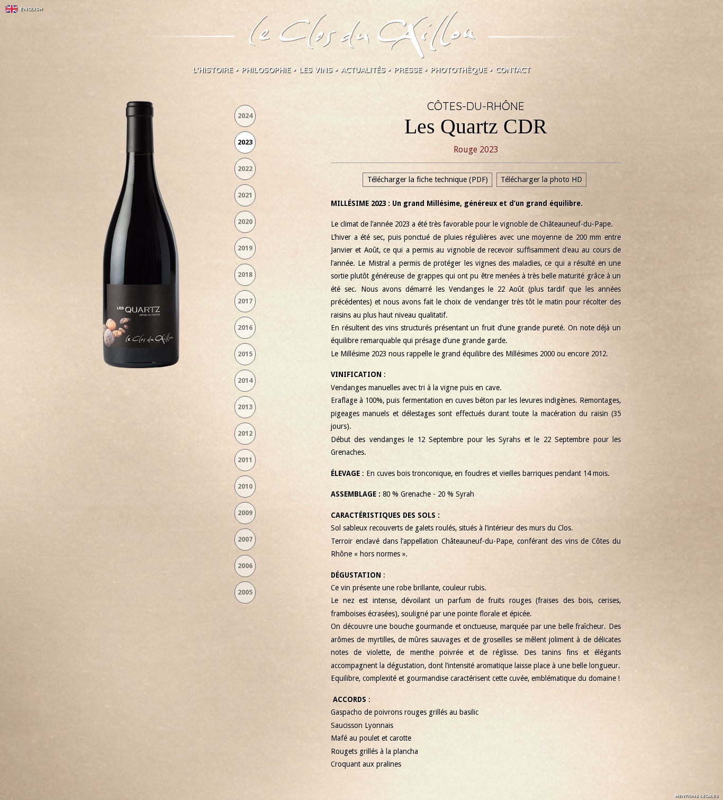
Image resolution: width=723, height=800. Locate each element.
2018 (245, 274)
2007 (245, 539)
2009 (245, 513)
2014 (245, 380)
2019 (245, 248)
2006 (245, 566)
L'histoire (213, 70)
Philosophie (266, 70)
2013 (245, 407)
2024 (245, 116)
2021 (245, 195)
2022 (245, 169)
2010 (245, 486)
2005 (245, 592)
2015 (245, 354)
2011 (245, 460)
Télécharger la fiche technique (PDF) (427, 180)
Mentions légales (697, 796)
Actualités (363, 70)
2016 (245, 327)
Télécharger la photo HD (541, 180)
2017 (245, 301)
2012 (245, 433)
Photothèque (458, 70)
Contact (512, 70)
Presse (408, 70)
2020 (245, 222)
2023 (245, 142)
